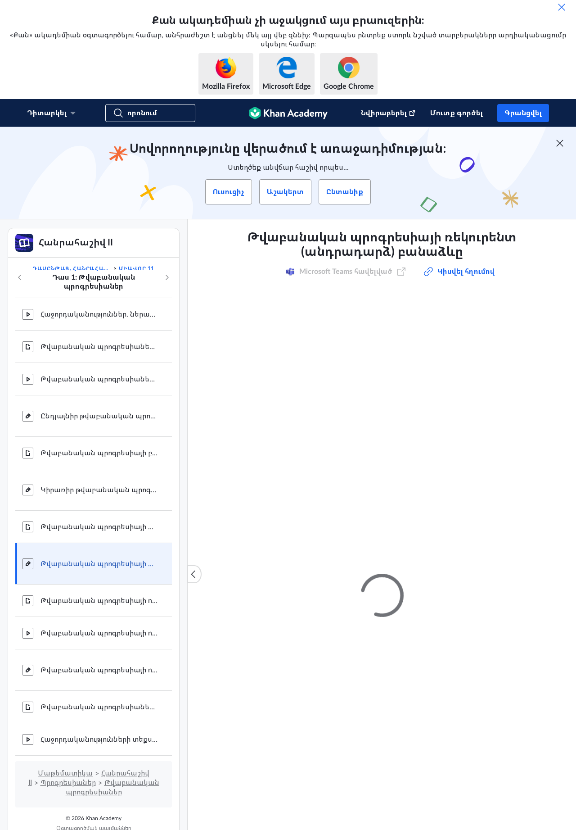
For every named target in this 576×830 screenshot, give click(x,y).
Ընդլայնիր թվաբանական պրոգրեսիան (99, 416)
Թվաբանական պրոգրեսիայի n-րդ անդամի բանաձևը (99, 600)
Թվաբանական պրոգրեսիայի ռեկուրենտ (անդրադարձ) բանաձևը (99, 527)
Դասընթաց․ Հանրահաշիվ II (72, 268)
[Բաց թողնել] (561, 7)
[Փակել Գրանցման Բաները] (560, 143)
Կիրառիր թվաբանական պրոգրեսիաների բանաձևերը (99, 490)
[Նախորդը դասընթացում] (19, 277)
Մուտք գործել (456, 113)
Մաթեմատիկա (65, 773)
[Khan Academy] (288, 113)
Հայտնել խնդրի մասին (480, 524)
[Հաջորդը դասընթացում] (167, 277)
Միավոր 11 (136, 268)
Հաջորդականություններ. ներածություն (99, 314)
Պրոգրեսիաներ (68, 782)
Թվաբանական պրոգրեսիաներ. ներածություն (99, 346)
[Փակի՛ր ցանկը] (194, 574)
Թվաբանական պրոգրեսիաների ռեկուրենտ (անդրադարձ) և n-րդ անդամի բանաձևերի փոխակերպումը (99, 707)
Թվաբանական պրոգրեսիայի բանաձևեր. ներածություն (99, 453)
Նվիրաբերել (384, 113)
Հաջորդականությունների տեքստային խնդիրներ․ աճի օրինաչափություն (99, 739)
